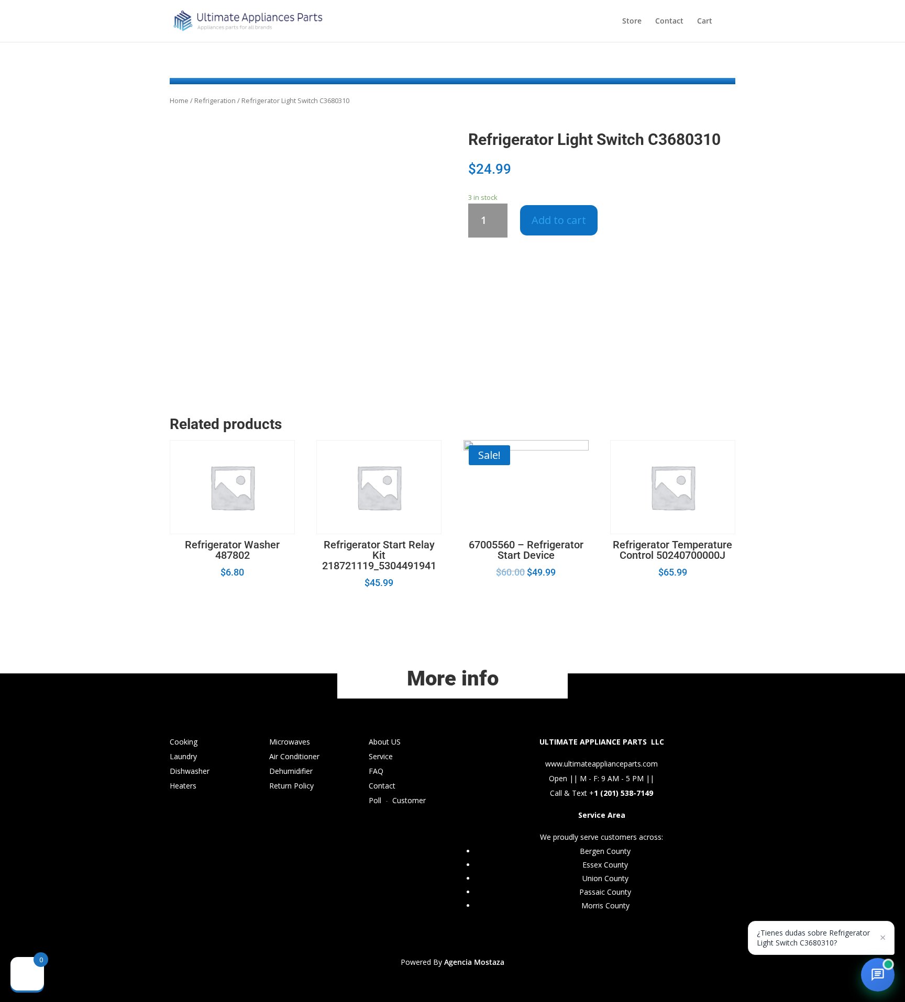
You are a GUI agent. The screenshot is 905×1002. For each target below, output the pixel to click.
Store (632, 21)
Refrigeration (215, 100)
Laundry (183, 756)
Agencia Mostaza (474, 962)
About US (385, 742)
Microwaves (289, 742)
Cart (704, 21)
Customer (409, 800)
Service (381, 756)
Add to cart (559, 220)
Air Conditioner (294, 756)
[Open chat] (878, 975)
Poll (375, 800)
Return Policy (291, 786)
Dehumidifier (291, 771)
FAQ (376, 771)
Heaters (183, 786)
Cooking (183, 742)
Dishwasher (189, 771)
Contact (669, 21)
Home (179, 100)
